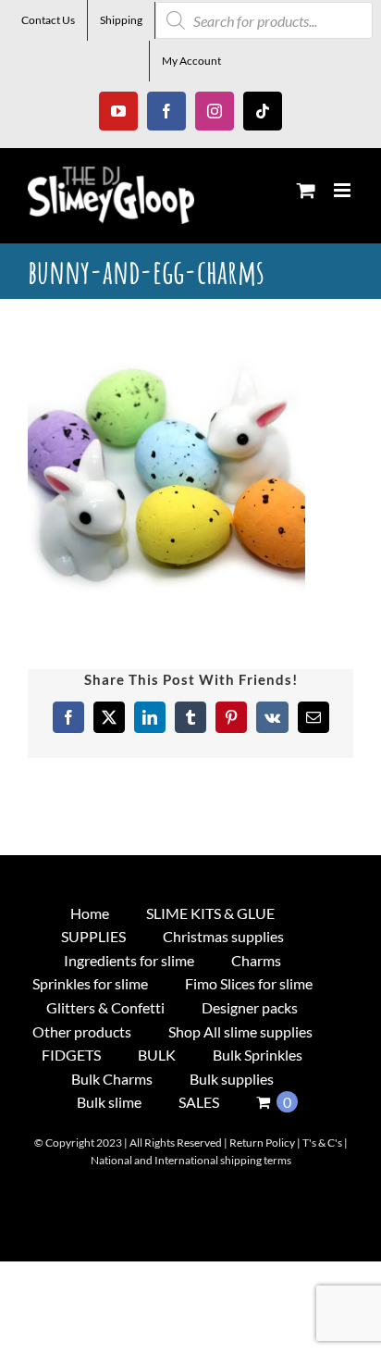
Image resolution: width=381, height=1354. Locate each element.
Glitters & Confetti (105, 1007)
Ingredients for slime (129, 960)
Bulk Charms (112, 1078)
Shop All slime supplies (240, 1031)
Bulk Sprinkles (257, 1054)
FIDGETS (71, 1054)
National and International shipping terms (191, 1160)
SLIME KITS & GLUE (210, 913)
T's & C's (322, 1142)
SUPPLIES (93, 936)
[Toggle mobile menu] (343, 190)
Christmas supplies (223, 936)
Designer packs (250, 1007)
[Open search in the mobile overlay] (264, 20)
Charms (256, 960)
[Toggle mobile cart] (306, 190)
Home (89, 913)
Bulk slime (109, 1102)
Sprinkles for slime (90, 983)
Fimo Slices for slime (249, 983)
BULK (157, 1054)
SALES (198, 1102)
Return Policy (262, 1142)
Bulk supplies (232, 1078)
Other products (81, 1031)
